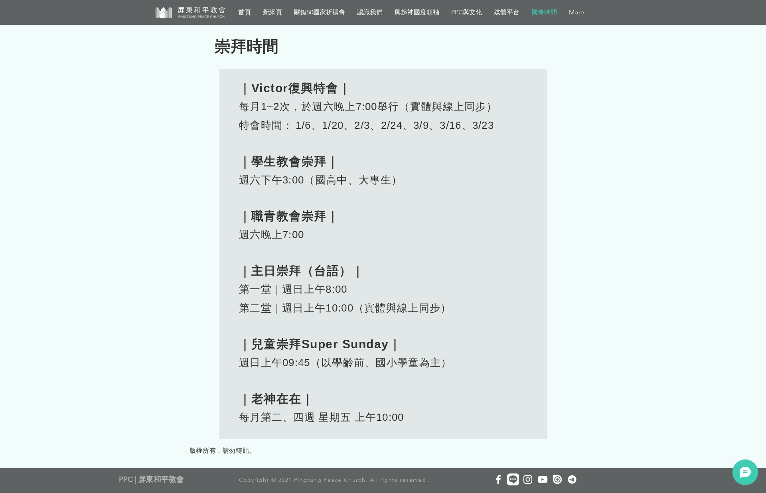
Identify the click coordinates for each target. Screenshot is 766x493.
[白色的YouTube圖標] (543, 479)
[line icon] (513, 479)
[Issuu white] (557, 479)
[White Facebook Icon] (498, 479)
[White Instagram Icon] (528, 479)
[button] (417, 12)
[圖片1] (572, 479)
